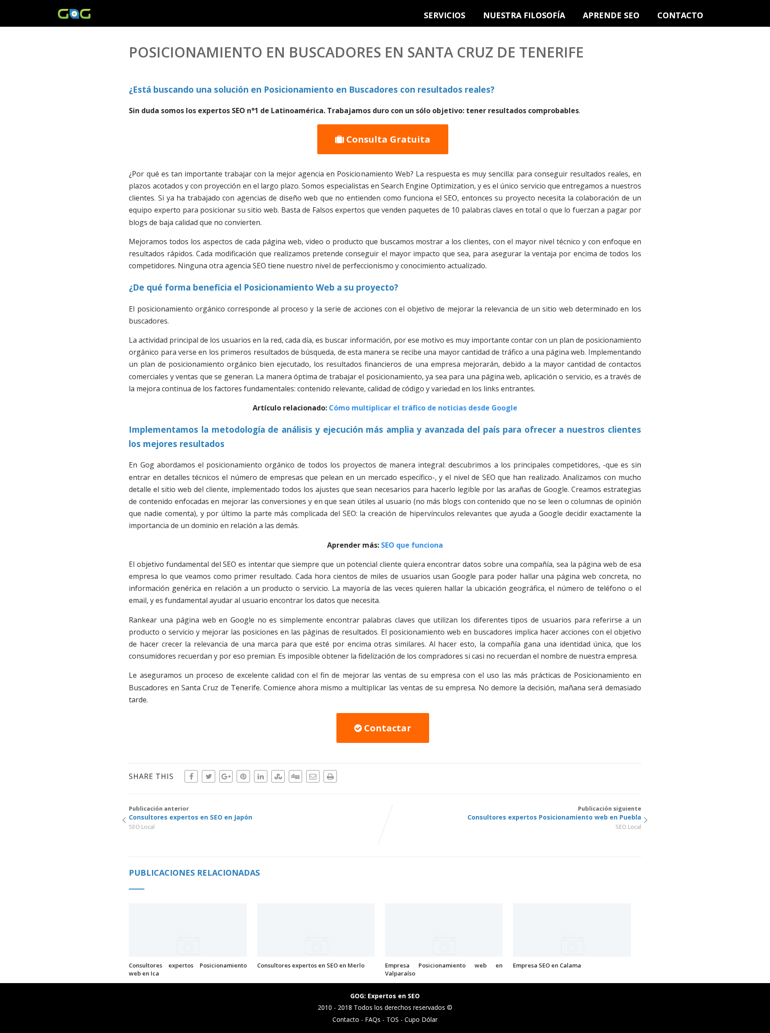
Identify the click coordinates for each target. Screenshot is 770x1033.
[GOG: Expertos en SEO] (74, 16)
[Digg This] (295, 776)
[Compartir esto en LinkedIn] (260, 776)
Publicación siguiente (554, 812)
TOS (392, 1019)
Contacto (345, 1019)
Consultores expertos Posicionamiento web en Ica (187, 969)
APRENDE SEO (611, 15)
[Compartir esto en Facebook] (191, 776)
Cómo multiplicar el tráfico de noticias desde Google (423, 408)
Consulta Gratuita (387, 139)
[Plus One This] (226, 776)
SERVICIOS (444, 15)
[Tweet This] (208, 776)
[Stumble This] (278, 776)
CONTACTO (680, 15)
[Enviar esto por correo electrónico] (312, 776)
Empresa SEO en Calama (547, 965)
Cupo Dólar (421, 1019)
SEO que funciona (412, 545)
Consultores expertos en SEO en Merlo (311, 965)
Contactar (386, 728)
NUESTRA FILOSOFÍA (524, 15)
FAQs (373, 1019)
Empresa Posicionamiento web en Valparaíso (444, 969)
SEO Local (142, 827)
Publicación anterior (190, 812)
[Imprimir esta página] (330, 776)
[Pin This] (243, 776)
